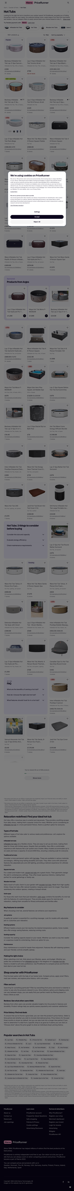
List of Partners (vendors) (17, 205)
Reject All (37, 222)
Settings (37, 212)
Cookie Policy (13, 191)
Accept (37, 217)
